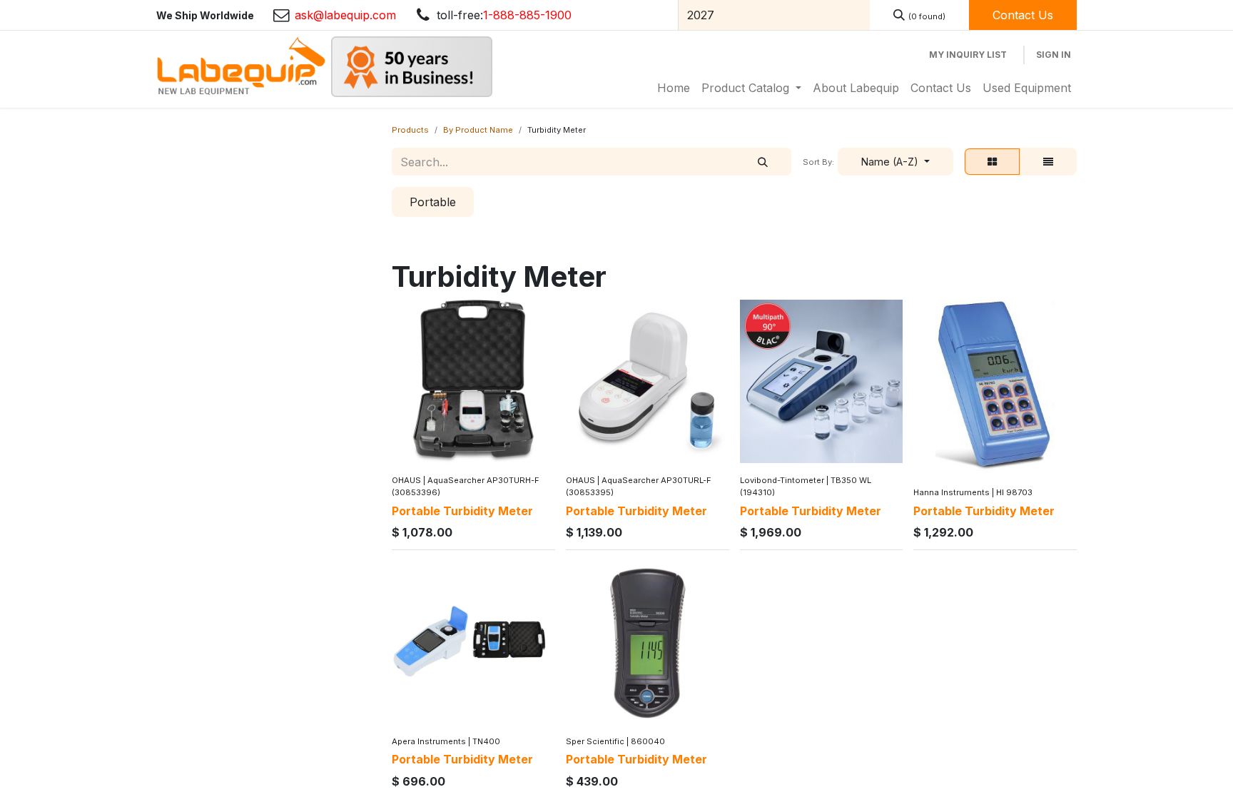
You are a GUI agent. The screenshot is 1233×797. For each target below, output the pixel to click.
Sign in (1053, 54)
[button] (895, 162)
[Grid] (992, 162)
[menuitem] (673, 87)
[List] (1048, 162)
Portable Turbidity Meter (462, 511)
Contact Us (1023, 15)
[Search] (762, 162)
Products (410, 130)
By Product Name (478, 130)
